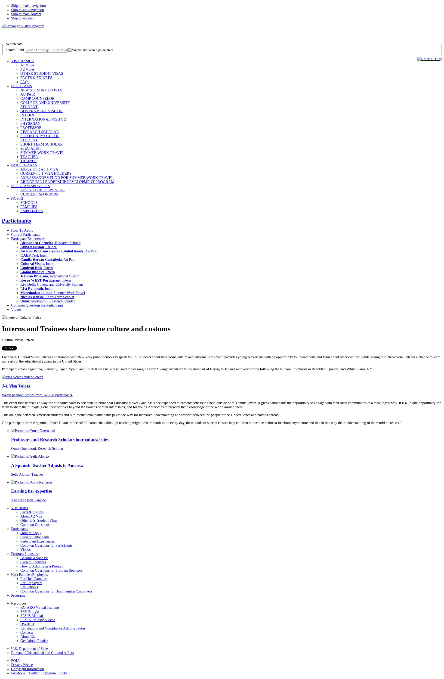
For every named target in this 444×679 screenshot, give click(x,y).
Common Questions (34, 525)
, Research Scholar (50, 243)
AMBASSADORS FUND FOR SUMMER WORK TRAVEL (67, 178)
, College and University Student (51, 284)
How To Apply (22, 230)
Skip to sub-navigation (27, 10)
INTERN (27, 115)
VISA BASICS (22, 61)
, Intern (34, 255)
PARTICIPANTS (24, 165)
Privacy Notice (22, 665)
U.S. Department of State (29, 649)
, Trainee (38, 247)
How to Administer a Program (42, 566)
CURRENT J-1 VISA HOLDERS (45, 173)
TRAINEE (28, 161)
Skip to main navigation (28, 6)
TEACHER (29, 157)
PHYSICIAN (30, 123)
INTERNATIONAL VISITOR (43, 119)
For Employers (31, 583)
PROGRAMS (21, 86)
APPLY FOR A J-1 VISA (39, 169)
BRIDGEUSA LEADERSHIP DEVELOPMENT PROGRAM (67, 182)
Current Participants (25, 234)
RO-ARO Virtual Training (39, 607)
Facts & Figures (31, 512)
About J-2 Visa (31, 516)
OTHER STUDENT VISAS (41, 73)
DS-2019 (27, 624)
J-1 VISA (27, 65)
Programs (18, 595)
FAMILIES (28, 207)
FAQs (24, 82)
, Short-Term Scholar (47, 297)
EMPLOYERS (31, 211)
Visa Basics (19, 508)
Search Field (15, 50)
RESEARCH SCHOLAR (39, 132)
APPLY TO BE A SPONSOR (42, 190)
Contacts (26, 632)
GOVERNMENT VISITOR (41, 111)
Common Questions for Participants (37, 305)
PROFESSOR (31, 128)
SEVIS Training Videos (37, 620)
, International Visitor (49, 276)
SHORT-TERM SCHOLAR (41, 144)
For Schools (29, 587)
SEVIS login (29, 612)
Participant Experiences (28, 239)
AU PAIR (27, 94)
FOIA (15, 661)
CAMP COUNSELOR (37, 98)
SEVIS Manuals (32, 616)
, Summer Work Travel (52, 293)
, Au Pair (58, 251)
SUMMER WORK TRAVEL (42, 153)
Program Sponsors (24, 554)
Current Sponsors (33, 562)
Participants (16, 221)
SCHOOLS (29, 203)
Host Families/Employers (29, 575)
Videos (16, 309)
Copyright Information (27, 669)
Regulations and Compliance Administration (52, 628)
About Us (27, 637)
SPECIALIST (30, 148)
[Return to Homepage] (23, 26)
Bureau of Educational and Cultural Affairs (42, 653)
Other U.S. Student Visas (38, 520)
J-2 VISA (27, 69)
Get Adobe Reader (34, 641)
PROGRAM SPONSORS (30, 186)
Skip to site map (22, 18)
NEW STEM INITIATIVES (41, 90)
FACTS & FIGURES (36, 78)
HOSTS (17, 198)
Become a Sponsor (34, 558)
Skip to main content (26, 14)
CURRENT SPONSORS (39, 194)
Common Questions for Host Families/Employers (56, 591)
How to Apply (30, 533)
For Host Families (33, 579)
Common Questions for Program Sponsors (51, 570)
